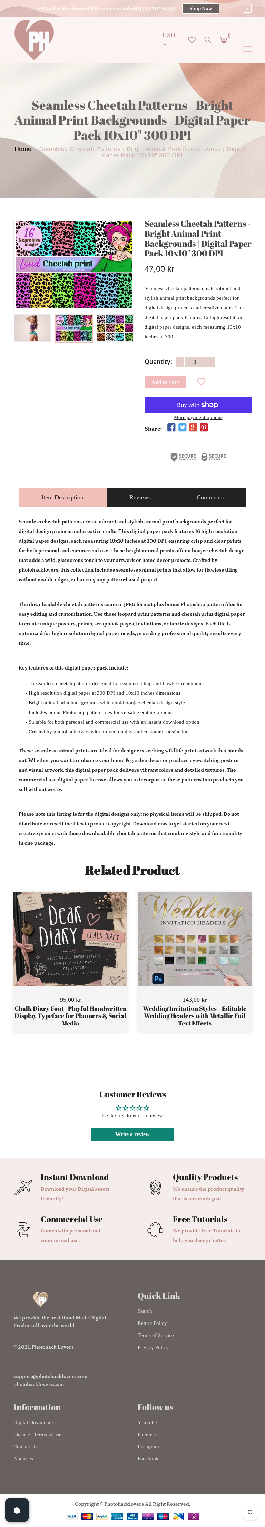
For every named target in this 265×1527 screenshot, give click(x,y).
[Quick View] (88, 949)
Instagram (148, 1446)
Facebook (148, 1458)
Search (145, 1311)
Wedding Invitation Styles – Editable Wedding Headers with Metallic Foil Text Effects (194, 1016)
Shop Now (200, 8)
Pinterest (147, 1434)
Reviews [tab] (140, 497)
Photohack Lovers (53, 1347)
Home (23, 149)
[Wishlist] (201, 382)
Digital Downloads (33, 1422)
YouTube (147, 1422)
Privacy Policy (153, 1347)
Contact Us (25, 1446)
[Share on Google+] (193, 427)
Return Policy (152, 1323)
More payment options (198, 417)
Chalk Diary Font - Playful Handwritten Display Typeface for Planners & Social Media (70, 1016)
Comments (210, 497)
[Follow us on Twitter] (182, 427)
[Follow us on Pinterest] (203, 427)
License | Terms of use (37, 1434)
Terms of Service (156, 1335)
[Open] (17, 1510)
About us (23, 1458)
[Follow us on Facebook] (171, 427)
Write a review (132, 1134)
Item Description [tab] (62, 497)
